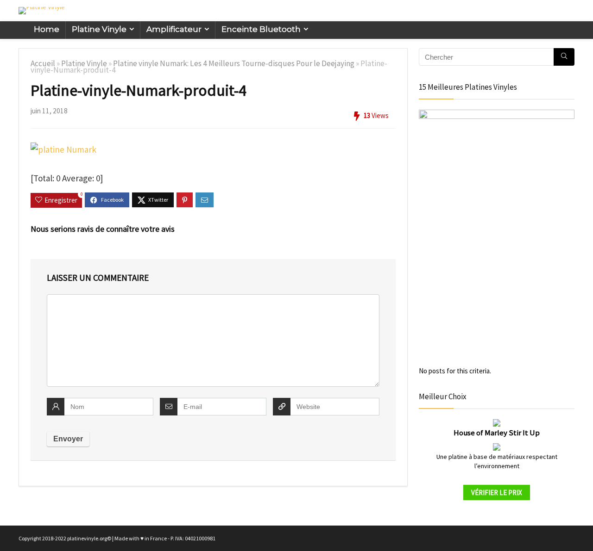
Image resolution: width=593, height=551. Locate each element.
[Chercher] (564, 57)
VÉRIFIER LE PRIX (496, 492)
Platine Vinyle (99, 29)
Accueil (43, 63)
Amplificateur (174, 29)
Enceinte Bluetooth (261, 29)
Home (46, 29)
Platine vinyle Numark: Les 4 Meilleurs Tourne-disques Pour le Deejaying (233, 63)
